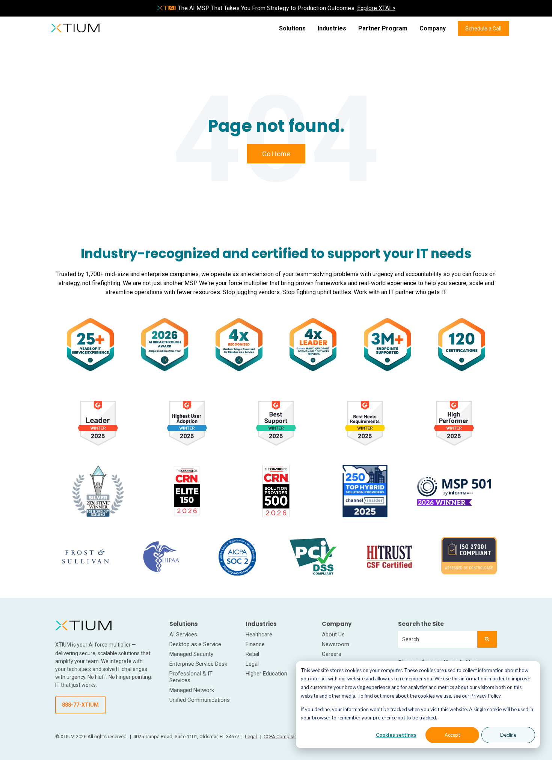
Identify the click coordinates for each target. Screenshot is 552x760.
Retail (252, 654)
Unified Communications (199, 700)
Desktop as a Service (195, 644)
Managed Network (191, 690)
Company (432, 28)
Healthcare (259, 634)
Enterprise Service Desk (198, 663)
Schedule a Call (483, 29)
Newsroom (335, 644)
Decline (508, 735)
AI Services (183, 634)
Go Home (276, 154)
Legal (252, 663)
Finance (255, 644)
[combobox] (437, 639)
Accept (452, 735)
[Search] (487, 639)
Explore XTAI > (376, 8)
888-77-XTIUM (80, 705)
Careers (331, 654)
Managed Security (191, 654)
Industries (332, 28)
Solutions (292, 28)
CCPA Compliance (283, 736)
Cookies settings (396, 735)
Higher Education (266, 673)
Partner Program (382, 28)
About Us (333, 634)
